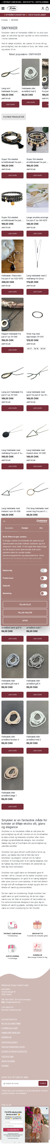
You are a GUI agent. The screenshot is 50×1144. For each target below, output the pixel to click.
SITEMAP (5, 1066)
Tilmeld (43, 1083)
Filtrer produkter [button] (13, 117)
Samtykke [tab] (9, 528)
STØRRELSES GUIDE (9, 1028)
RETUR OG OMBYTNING (11, 1023)
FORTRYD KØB (7, 1057)
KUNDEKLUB (6, 1037)
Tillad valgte (25, 613)
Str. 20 (43, 349)
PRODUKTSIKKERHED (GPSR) (13, 1047)
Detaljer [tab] (25, 528)
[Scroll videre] (46, 86)
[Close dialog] (47, 1108)
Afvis (25, 621)
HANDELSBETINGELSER (10, 1033)
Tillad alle (25, 604)
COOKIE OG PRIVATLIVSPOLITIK (14, 1051)
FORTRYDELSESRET (9, 1042)
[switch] (43, 578)
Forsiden (4, 20)
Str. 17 (29, 349)
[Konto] (43, 8)
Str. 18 (36, 349)
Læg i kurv (10, 104)
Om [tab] (40, 528)
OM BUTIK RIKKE (8, 1061)
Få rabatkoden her (13, 1130)
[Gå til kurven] (47, 8)
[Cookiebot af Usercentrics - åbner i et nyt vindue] (36, 521)
